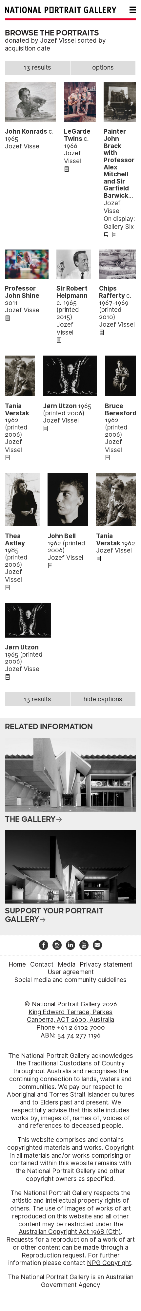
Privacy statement (106, 964)
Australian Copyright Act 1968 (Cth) (70, 1231)
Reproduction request (53, 1255)
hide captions (103, 699)
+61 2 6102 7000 (81, 1027)
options (103, 67)
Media (66, 964)
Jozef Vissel (58, 40)
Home (17, 964)
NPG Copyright (109, 1263)
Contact (41, 964)
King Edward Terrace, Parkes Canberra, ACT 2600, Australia (70, 1016)
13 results (37, 67)
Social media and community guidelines (70, 980)
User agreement (71, 972)
